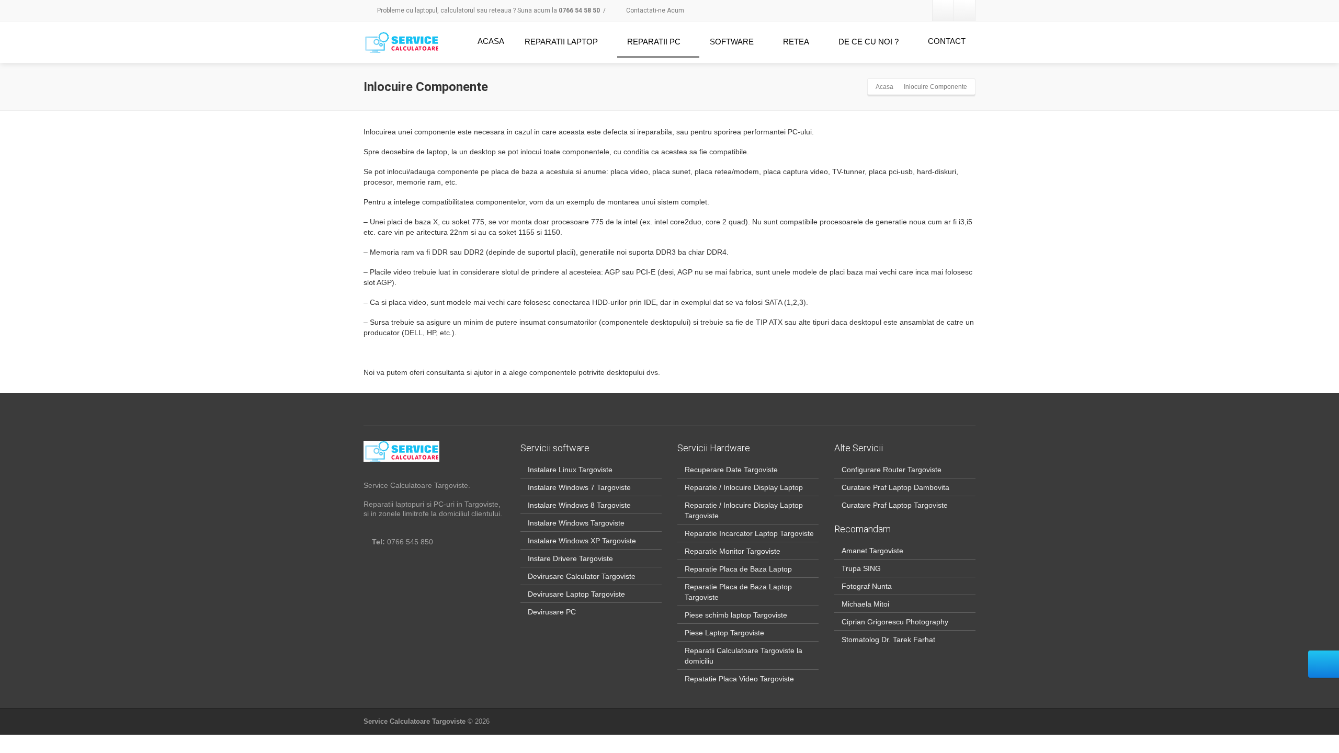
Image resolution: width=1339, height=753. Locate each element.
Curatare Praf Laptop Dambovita (895, 487)
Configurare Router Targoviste (891, 469)
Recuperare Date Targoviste (731, 469)
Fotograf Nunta (867, 586)
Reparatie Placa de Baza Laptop (738, 569)
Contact (947, 41)
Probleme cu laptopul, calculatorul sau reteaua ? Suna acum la (488, 10)
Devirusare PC (552, 612)
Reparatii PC (653, 41)
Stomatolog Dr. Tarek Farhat (888, 639)
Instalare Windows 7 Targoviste (579, 487)
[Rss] (964, 10)
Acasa (491, 41)
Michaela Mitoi (865, 604)
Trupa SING (861, 568)
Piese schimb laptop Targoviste (736, 615)
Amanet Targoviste (872, 550)
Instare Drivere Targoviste (570, 558)
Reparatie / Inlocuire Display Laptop (744, 487)
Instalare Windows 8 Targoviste (579, 505)
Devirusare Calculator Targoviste (582, 576)
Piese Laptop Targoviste (724, 633)
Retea (796, 41)
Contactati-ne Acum (654, 10)
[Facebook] (943, 10)
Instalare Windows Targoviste (576, 523)
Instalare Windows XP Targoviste (582, 541)
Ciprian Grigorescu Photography (895, 622)
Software (732, 41)
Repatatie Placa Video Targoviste (739, 679)
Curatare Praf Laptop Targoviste (895, 505)
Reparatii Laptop (561, 41)
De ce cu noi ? (868, 41)
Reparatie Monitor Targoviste (732, 551)
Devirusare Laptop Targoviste (576, 594)
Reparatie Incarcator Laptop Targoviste (749, 533)
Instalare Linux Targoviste (570, 469)
